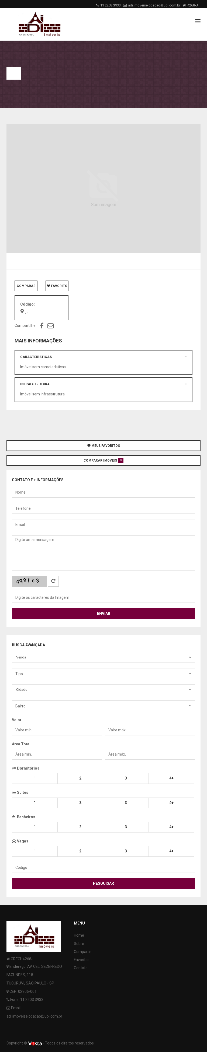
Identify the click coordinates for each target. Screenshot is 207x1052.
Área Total (21, 744)
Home (79, 935)
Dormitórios (27, 768)
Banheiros (25, 817)
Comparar (82, 952)
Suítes (22, 792)
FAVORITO (58, 286)
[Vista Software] (35, 1043)
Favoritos (81, 960)
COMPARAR (26, 286)
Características (36, 357)
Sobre (79, 943)
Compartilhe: (25, 325)
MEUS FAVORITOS (105, 446)
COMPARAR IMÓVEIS (103, 460)
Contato (81, 968)
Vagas (22, 841)
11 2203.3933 (110, 5)
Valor (17, 720)
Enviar (103, 613)
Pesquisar (103, 883)
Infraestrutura (35, 384)
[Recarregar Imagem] (53, 581)
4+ (171, 778)
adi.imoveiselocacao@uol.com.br (154, 5)
